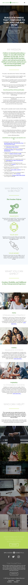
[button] (24, 3)
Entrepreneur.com (8, 143)
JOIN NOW (14, 544)
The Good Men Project (9, 144)
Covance (13, 164)
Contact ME (14, 573)
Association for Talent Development (14, 160)
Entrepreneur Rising (9, 149)
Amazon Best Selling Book (18, 175)
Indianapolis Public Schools (12, 147)
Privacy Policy (11, 580)
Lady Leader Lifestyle (16, 169)
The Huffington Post (18, 143)
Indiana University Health (15, 153)
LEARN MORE (14, 31)
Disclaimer (16, 581)
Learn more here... (18, 358)
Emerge (18, 173)
